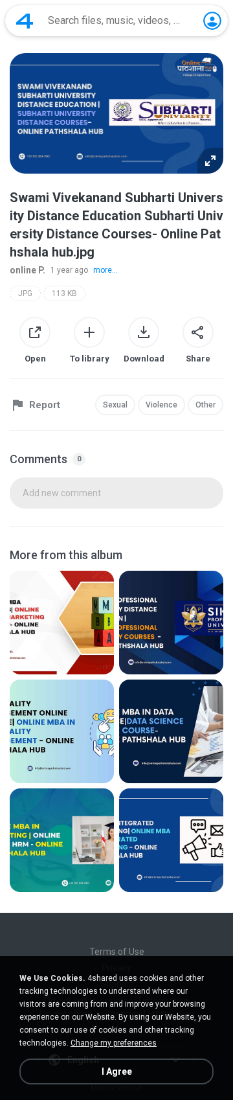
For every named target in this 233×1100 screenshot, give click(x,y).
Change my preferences (114, 1043)
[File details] (62, 622)
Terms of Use (116, 951)
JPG (25, 293)
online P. (27, 270)
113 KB (64, 293)
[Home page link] (24, 20)
